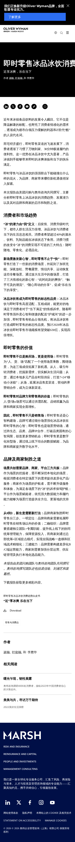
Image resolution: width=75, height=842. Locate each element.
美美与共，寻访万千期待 (20, 700)
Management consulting (20, 769)
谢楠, (12, 78)
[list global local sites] (55, 32)
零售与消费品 (12, 622)
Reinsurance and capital (20, 754)
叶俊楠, (19, 78)
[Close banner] (68, 6)
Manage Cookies (56, 820)
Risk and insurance (16, 746)
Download (15, 610)
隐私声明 (27, 812)
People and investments (19, 761)
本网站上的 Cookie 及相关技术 (53, 812)
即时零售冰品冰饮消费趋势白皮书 (21, 596)
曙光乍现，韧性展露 (17, 678)
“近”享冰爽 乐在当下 (18, 601)
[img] (4, 611)
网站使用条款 (10, 812)
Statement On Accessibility (22, 820)
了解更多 (14, 17)
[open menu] (67, 32)
